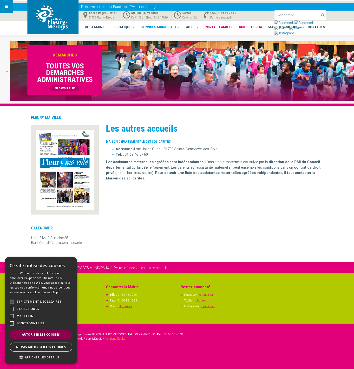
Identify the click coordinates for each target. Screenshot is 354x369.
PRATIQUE (123, 27)
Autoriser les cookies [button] (41, 334)
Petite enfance (124, 268)
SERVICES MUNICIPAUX (159, 27)
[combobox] (300, 15)
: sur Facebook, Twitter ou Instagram (121, 7)
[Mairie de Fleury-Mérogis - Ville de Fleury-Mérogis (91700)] (53, 17)
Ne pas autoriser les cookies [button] (41, 347)
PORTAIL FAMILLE (219, 27)
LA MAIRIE (97, 27)
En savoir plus (52, 292)
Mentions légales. (115, 338)
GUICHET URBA (250, 27)
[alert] (41, 310)
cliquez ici (125, 306)
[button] (41, 357)
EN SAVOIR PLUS (64, 88)
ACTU (190, 27)
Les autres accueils (142, 128)
